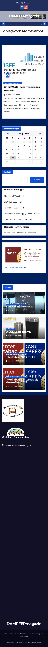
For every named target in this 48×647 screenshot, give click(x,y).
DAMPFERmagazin (24, 16)
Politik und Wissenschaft (13, 83)
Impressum (19, 642)
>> (40, 133)
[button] (41, 24)
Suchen (7, 172)
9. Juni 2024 (13, 310)
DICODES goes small (13, 202)
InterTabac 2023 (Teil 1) (14, 208)
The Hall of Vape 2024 (14, 196)
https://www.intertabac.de (15, 267)
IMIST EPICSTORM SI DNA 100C (18, 219)
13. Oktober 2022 (13, 95)
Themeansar (23, 637)
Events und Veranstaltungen (16, 303)
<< (8, 133)
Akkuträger (10, 329)
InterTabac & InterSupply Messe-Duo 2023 (22, 214)
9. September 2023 (15, 386)
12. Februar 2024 (15, 336)
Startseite (10, 642)
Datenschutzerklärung (33, 642)
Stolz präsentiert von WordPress (16, 634)
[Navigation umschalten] (22, 24)
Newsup (37, 634)
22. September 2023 (16, 361)
